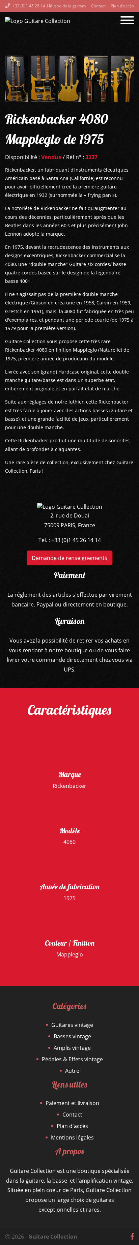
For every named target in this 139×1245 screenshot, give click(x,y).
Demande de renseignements (69, 558)
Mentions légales (72, 1137)
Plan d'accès (122, 6)
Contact (98, 6)
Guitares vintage (72, 1025)
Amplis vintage (72, 1047)
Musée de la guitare (67, 6)
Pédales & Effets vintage (72, 1059)
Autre (72, 1070)
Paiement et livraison (72, 1103)
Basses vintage (72, 1036)
